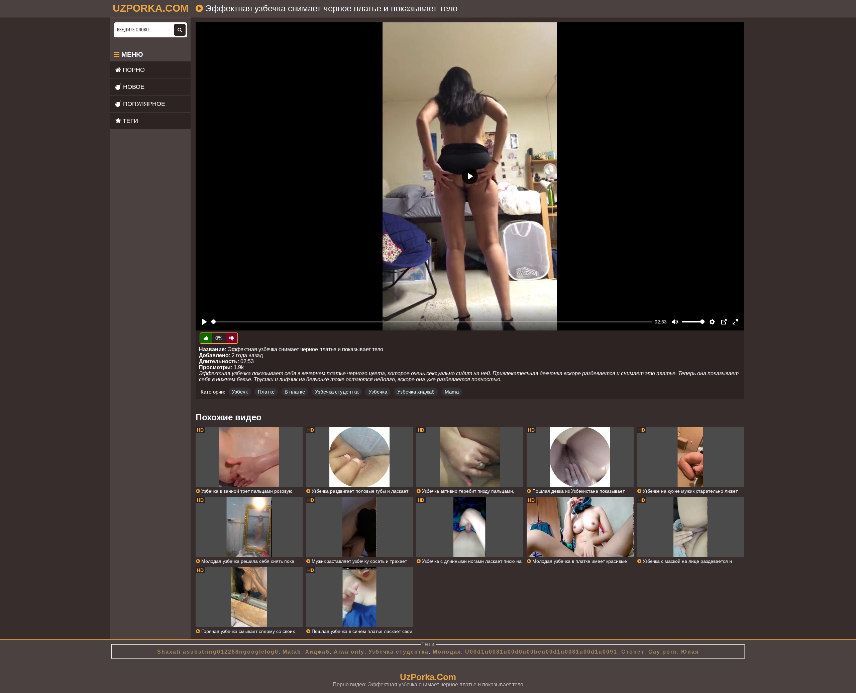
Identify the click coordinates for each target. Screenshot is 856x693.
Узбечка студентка (336, 392)
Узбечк (240, 392)
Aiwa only (349, 652)
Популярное (143, 103)
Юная (690, 652)
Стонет (632, 652)
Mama (452, 392)
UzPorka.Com (428, 677)
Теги (129, 121)
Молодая (447, 652)
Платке (266, 392)
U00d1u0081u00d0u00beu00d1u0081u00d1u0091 (541, 652)
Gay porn (662, 652)
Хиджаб (317, 652)
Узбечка (377, 392)
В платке (295, 392)
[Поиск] (180, 30)
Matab (292, 652)
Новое (132, 86)
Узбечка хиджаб (416, 392)
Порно (133, 69)
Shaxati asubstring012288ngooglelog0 (218, 652)
